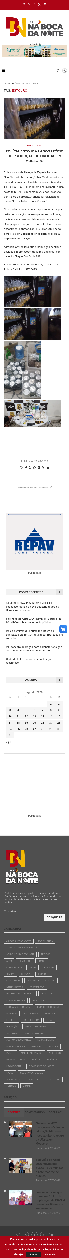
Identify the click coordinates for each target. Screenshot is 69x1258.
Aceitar (33, 1254)
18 (18, 722)
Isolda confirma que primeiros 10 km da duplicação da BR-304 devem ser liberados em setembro (34, 634)
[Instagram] (29, 4)
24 (10, 729)
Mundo (10, 1053)
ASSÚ (9, 961)
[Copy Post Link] (43, 467)
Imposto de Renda (35, 1026)
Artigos (45, 954)
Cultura (50, 980)
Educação (38, 1000)
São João (34, 1079)
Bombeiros (25, 961)
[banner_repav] (34, 47)
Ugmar (27, 1086)
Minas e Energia (15, 1046)
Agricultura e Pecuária (20, 954)
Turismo (11, 1086)
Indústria (12, 1033)
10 (10, 716)
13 (34, 716)
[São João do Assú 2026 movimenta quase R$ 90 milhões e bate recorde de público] (20, 1165)
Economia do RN (15, 1000)
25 (18, 729)
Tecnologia (53, 1079)
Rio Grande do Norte (41, 1066)
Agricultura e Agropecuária (23, 948)
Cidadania (48, 967)
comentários (35, 1112)
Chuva (32, 967)
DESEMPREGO (37, 987)
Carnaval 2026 (14, 967)
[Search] (58, 70)
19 (26, 722)
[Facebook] (34, 4)
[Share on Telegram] (39, 467)
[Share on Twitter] (30, 467)
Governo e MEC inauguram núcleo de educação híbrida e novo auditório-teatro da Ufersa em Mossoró (32, 606)
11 (18, 716)
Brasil (41, 961)
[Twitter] (39, 4)
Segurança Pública (31, 1073)
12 (26, 716)
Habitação (12, 1026)
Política (52, 1059)
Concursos (13, 980)
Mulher (53, 1046)
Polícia (36, 1059)
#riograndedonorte (18, 941)
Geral (49, 1020)
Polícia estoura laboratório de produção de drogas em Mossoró (34, 156)
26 (26, 729)
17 (10, 722)
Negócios (55, 1053)
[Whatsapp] (24, 4)
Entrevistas (31, 1013)
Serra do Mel (14, 1079)
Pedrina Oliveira (15, 1059)
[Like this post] (21, 467)
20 (34, 722)
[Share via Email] (48, 467)
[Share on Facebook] (26, 467)
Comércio (44, 974)
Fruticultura (31, 1020)
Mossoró (37, 1046)
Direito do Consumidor (20, 994)
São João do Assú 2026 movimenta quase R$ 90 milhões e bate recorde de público (49, 1168)
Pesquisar (10, 911)
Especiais (50, 1013)
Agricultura (45, 941)
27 (34, 729)
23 (58, 722)
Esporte (11, 1020)
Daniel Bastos (14, 987)
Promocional (14, 1066)
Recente (14, 1112)
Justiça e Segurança (18, 1040)
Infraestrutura (34, 1033)
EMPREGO (11, 1013)
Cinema (10, 974)
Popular (55, 1112)
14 (42, 716)
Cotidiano (33, 980)
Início (25, 83)
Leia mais (49, 1254)
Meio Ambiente (45, 1040)
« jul (8, 742)
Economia (46, 994)
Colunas (26, 974)
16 (58, 716)
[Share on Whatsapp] (34, 467)
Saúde (9, 1073)
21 (42, 722)
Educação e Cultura (18, 1007)
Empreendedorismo (48, 1007)
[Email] (45, 4)
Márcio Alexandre (31, 1053)
